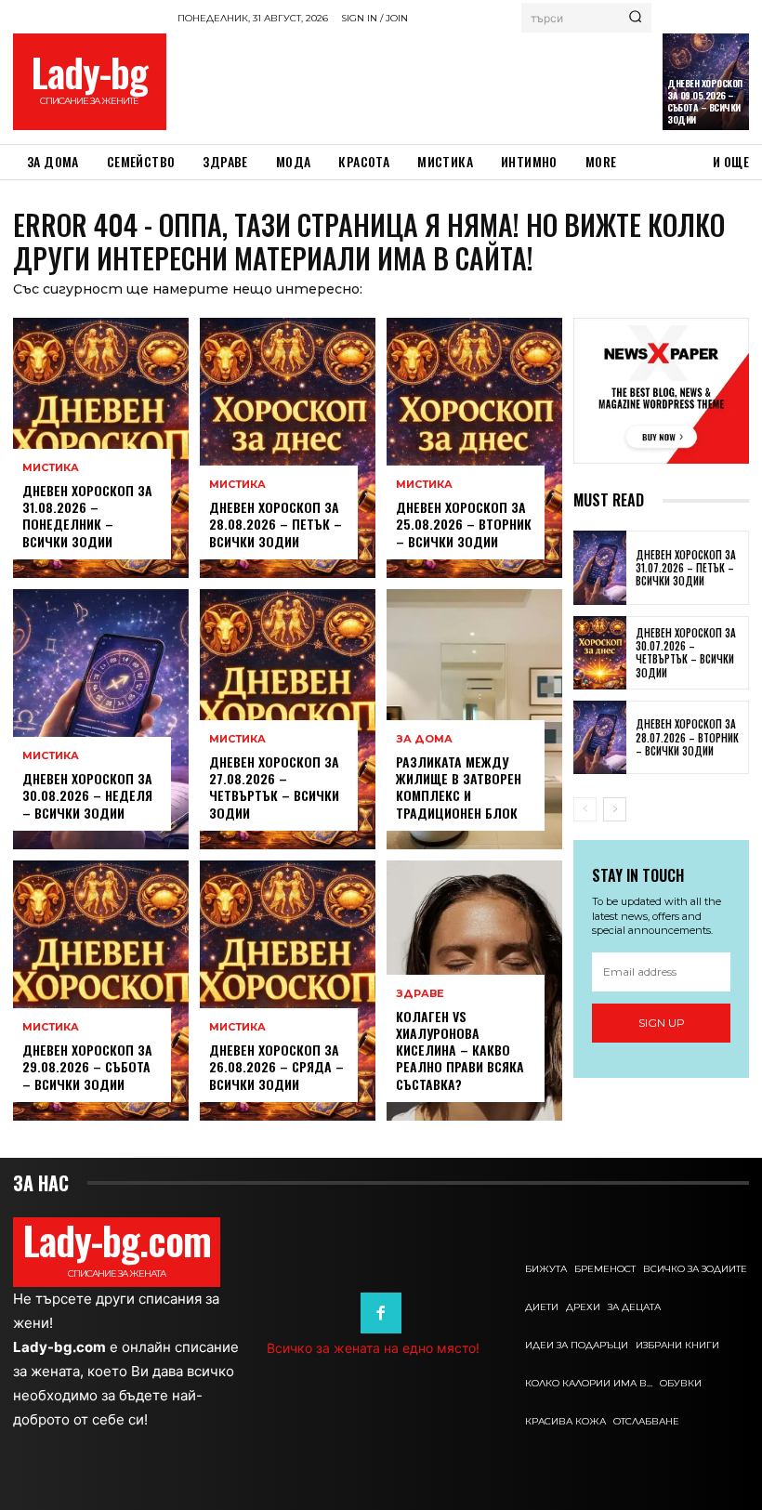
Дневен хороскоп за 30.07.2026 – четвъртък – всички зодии (686, 652)
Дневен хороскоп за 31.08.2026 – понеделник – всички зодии (87, 515)
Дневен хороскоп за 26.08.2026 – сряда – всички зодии (276, 1066)
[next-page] (614, 809)
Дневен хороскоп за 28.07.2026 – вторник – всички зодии (687, 737)
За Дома (424, 739)
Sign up (661, 1023)
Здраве (420, 994)
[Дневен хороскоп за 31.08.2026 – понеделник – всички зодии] (101, 448)
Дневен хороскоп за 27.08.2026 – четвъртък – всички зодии (274, 787)
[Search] (635, 18)
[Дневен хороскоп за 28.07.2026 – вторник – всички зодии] (599, 737)
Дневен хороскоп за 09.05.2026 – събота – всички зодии (704, 101)
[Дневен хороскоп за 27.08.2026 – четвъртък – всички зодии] (287, 719)
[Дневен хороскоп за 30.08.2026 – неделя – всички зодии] (101, 719)
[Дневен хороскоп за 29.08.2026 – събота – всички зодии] (101, 990)
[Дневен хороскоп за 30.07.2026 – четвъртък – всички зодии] (599, 652)
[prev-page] (585, 809)
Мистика (50, 468)
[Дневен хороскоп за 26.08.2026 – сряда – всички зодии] (287, 990)
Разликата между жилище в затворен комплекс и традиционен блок (458, 787)
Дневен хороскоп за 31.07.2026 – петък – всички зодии (686, 568)
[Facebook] (381, 1313)
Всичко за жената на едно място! (373, 1348)
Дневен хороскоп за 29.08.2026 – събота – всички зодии (87, 1066)
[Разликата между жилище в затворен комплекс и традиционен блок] (474, 719)
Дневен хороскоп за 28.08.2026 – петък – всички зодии (275, 523)
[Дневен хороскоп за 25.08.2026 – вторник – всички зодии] (474, 448)
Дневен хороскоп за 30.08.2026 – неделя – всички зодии (87, 794)
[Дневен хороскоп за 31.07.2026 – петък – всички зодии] (599, 567)
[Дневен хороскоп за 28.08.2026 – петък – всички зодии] (287, 448)
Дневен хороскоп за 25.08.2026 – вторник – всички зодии (464, 523)
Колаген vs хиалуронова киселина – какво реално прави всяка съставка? (460, 1050)
